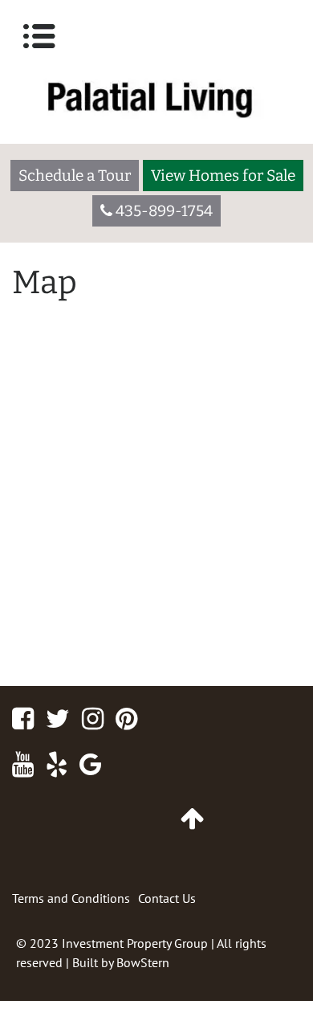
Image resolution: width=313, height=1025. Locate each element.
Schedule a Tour (74, 175)
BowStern (142, 962)
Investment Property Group (135, 943)
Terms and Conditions (71, 898)
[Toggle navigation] (39, 36)
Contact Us (167, 898)
